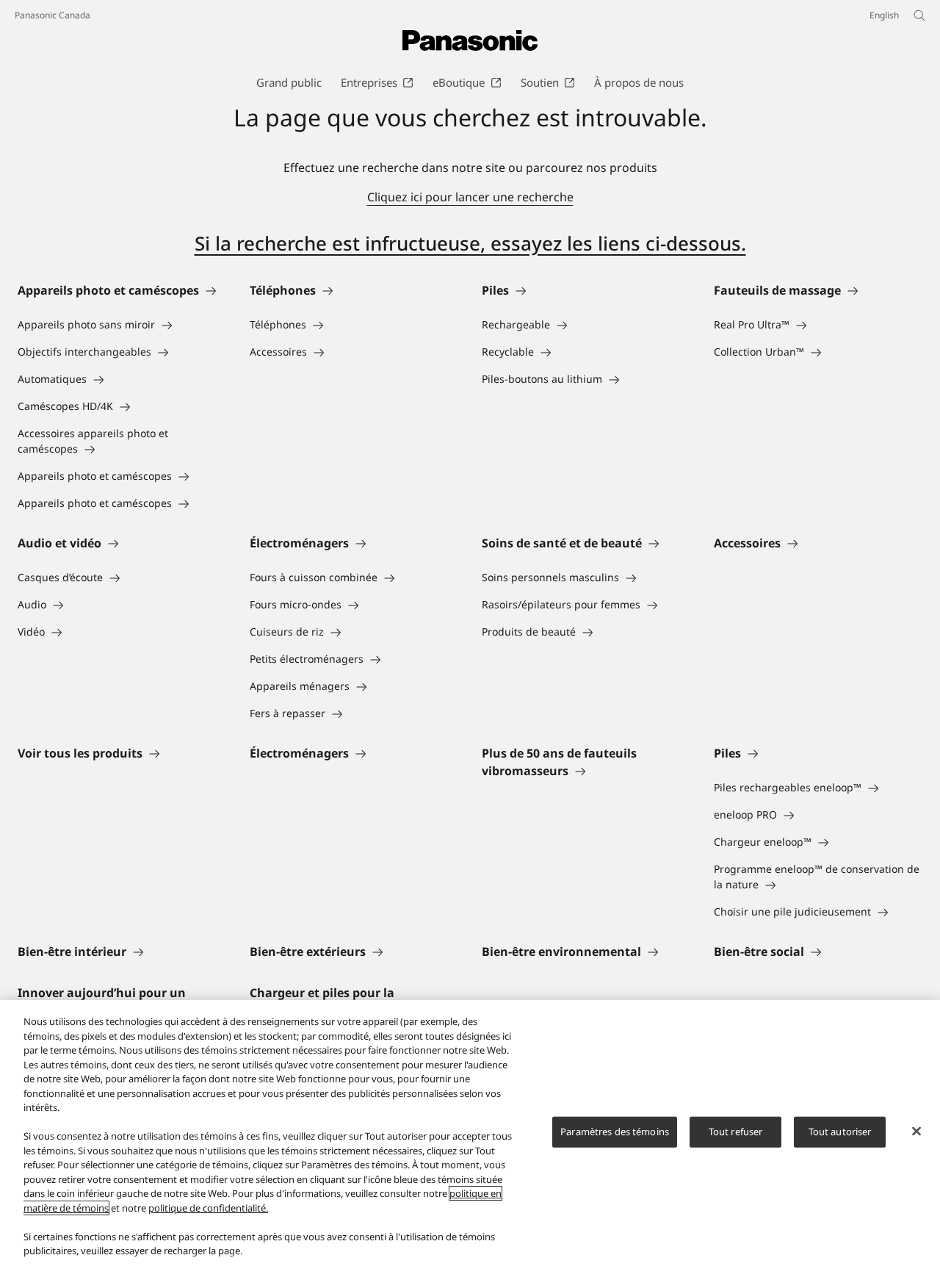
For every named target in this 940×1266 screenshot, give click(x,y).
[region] (470, 1133)
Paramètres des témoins (614, 1131)
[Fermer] (916, 1131)
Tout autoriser (840, 1131)
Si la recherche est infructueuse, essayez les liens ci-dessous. (470, 243)
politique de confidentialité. (208, 1208)
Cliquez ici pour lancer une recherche (470, 197)
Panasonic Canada (52, 15)
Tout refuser (736, 1131)
